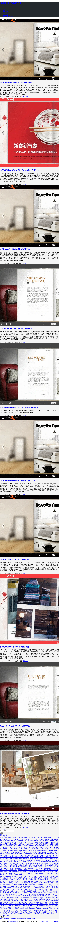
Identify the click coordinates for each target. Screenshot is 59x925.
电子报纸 (29, 918)
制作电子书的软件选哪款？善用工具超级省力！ (39, 899)
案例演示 (5, 11)
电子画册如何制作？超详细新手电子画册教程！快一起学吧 (19, 878)
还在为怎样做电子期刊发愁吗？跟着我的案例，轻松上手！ (30, 847)
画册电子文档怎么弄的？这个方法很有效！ (22, 894)
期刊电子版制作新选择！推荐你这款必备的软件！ (38, 868)
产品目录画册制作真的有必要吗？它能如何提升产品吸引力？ (19, 170)
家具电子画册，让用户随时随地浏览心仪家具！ (16, 884)
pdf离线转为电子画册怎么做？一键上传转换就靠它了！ (36, 861)
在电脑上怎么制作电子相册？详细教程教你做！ (16, 850)
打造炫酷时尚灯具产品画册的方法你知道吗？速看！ (17, 328)
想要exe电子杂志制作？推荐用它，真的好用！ (12, 837)
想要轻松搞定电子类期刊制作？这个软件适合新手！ (24, 866)
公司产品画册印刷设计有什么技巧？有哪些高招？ (16, 83)
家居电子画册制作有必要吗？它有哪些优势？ (12, 840)
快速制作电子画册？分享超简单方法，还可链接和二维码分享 (40, 881)
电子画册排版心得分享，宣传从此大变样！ (14, 896)
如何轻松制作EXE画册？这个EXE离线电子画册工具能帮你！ (34, 860)
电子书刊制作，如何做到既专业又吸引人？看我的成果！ (42, 839)
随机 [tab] (7, 834)
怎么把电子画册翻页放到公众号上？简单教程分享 (22, 871)
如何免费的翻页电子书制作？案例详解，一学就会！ (44, 857)
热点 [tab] (4, 834)
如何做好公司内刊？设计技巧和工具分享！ (33, 858)
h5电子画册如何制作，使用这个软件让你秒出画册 (13, 908)
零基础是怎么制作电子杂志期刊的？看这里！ (20, 907)
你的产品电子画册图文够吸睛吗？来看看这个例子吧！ (39, 902)
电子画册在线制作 (8, 16)
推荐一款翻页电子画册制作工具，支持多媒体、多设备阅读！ (41, 900)
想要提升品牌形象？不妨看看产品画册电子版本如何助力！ (26, 892)
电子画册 (13, 918)
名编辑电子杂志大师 (13, 921)
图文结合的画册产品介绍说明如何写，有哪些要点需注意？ (19, 407)
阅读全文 (25, 96)
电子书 (8, 918)
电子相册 (4, 918)
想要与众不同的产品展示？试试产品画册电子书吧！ (36, 879)
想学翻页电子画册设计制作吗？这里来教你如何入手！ (41, 853)
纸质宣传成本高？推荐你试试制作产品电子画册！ (16, 249)
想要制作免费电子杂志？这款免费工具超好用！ (35, 904)
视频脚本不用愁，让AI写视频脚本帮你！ (47, 871)
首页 (4, 10)
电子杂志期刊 (23, 918)
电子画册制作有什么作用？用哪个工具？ (46, 878)
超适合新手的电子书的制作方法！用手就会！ (30, 870)
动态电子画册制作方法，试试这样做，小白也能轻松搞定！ (17, 910)
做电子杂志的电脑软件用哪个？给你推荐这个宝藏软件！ (34, 844)
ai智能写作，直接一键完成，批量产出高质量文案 (39, 896)
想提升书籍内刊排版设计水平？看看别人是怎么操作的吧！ (40, 855)
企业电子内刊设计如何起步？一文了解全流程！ (27, 849)
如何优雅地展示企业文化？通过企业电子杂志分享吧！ (20, 887)
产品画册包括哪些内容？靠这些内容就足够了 (14, 813)
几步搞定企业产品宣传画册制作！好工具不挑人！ (16, 726)
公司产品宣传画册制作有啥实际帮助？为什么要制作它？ (31, 845)
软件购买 (5, 15)
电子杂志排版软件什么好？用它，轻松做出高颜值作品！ (40, 840)
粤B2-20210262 (45, 921)
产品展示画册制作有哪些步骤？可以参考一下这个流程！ (18, 480)
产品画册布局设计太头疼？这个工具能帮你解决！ (16, 559)
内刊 (1, 918)
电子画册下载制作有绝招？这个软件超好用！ (31, 865)
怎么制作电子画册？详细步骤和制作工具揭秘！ (45, 907)
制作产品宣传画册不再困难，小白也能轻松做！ (15, 647)
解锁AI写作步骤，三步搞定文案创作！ (14, 868)
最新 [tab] (1, 834)
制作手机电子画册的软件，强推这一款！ (15, 899)
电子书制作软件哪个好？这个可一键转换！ (11, 873)
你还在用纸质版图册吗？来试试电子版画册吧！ (19, 886)
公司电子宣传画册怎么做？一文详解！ (43, 852)
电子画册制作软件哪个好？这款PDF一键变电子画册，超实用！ (28, 913)
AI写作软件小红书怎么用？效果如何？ (10, 858)
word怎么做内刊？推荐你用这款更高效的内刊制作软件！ (39, 873)
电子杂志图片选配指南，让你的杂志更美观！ (35, 905)
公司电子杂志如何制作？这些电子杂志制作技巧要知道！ (36, 863)
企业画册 (33, 918)
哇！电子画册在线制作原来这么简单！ (10, 912)
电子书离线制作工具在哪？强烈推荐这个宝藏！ (16, 889)
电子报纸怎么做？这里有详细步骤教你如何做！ (38, 842)
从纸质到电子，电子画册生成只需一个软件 (45, 910)
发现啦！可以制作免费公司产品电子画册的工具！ (42, 889)
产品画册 (17, 918)
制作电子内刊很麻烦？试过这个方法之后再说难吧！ (14, 876)
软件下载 (5, 13)
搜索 (2, 832)
